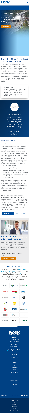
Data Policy (14, 404)
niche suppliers (20, 273)
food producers (22, 269)
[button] (2, 118)
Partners (14, 369)
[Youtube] (24, 395)
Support (14, 388)
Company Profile (14, 367)
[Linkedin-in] (22, 395)
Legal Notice (14, 402)
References (7, 7)
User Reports (14, 378)
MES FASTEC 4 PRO (14, 357)
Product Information (14, 376)
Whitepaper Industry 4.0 (14, 380)
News (14, 408)
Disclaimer (14, 406)
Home (2, 7)
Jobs (14, 365)
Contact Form (16, 346)
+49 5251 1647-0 (21, 3)
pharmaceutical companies (8, 271)
